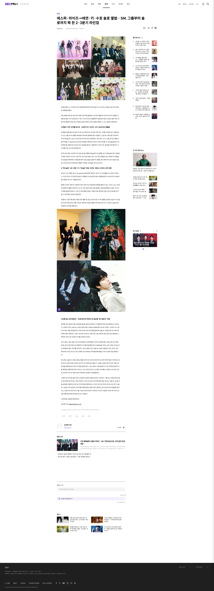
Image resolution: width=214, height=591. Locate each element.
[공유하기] (149, 28)
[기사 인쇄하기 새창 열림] (155, 28)
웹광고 (15, 583)
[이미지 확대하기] (59, 97)
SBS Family (182, 567)
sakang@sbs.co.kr (75, 404)
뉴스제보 (7, 583)
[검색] (208, 4)
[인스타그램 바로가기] (68, 583)
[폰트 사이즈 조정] (152, 28)
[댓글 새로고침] (62, 485)
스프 (197, 4)
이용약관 (22, 583)
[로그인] (203, 4)
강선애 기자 (60, 28)
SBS (179, 4)
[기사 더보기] (60, 514)
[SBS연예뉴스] (11, 4)
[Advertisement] (91, 542)
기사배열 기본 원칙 (60, 574)
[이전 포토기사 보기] (153, 230)
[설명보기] (142, 37)
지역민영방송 (199, 567)
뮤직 (58, 13)
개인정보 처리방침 (34, 583)
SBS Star (191, 4)
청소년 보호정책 (47, 583)
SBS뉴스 (185, 4)
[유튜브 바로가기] (64, 583)
